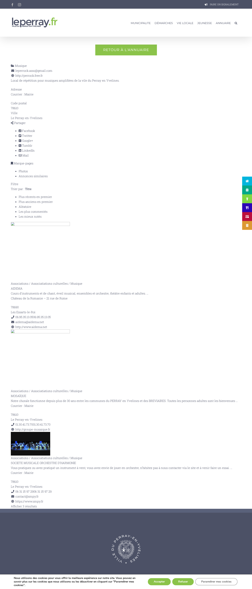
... (147, 293)
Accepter (159, 581)
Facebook (28, 131)
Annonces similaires (33, 176)
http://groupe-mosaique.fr (32, 429)
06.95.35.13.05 (42, 317)
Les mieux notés (30, 216)
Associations (19, 283)
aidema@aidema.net (29, 322)
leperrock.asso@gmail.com (33, 71)
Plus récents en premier (35, 197)
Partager (19, 123)
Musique (20, 66)
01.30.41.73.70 (41, 424)
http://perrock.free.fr (29, 75)
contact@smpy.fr (27, 496)
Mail (25, 155)
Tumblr (26, 145)
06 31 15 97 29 (42, 491)
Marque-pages (23, 163)
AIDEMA (16, 288)
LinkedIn (28, 150)
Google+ (27, 141)
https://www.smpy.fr (29, 501)
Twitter (26, 136)
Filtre (14, 184)
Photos (23, 171)
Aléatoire (25, 207)
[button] (236, 22)
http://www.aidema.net (31, 327)
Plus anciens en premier (36, 202)
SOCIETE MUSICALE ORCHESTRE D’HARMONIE (43, 463)
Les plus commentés (33, 211)
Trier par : (21, 189)
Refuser (183, 581)
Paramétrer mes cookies (216, 581)
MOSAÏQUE (18, 396)
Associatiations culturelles (49, 283)
